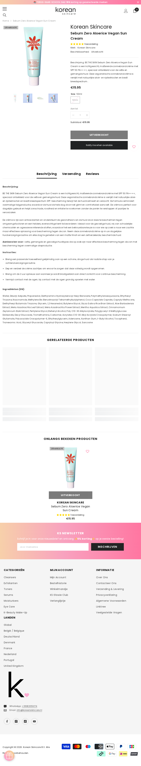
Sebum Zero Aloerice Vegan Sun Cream (70, 508)
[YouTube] (34, 721)
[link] (24, 413)
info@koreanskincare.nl (29, 710)
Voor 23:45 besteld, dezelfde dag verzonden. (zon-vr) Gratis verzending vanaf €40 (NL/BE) (70, 2)
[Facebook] (7, 721)
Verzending (71, 174)
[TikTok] (25, 721)
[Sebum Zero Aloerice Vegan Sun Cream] (70, 468)
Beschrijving (47, 174)
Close (138, 2)
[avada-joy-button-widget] (9, 756)
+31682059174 (29, 706)
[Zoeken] (5, 15)
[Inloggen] (126, 11)
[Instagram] (16, 721)
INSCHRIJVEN (107, 547)
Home (6, 20)
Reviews (92, 174)
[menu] (5, 9)
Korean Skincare (91, 26)
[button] (77, 44)
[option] (70, 2)
